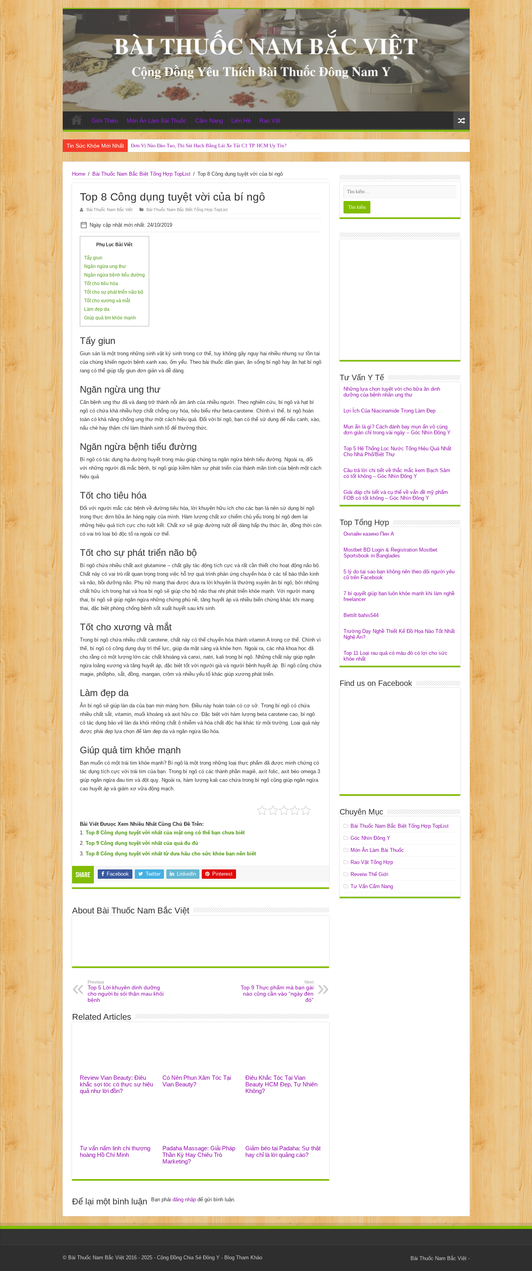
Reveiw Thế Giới (369, 874)
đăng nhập (184, 1199)
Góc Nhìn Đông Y (370, 838)
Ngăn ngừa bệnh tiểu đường (114, 275)
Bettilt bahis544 (361, 615)
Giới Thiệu (105, 120)
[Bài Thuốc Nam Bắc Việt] (266, 60)
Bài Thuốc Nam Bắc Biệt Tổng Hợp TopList (141, 174)
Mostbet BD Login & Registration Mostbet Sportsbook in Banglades (390, 553)
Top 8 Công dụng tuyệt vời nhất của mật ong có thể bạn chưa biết (165, 833)
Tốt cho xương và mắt (107, 300)
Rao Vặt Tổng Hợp (372, 862)
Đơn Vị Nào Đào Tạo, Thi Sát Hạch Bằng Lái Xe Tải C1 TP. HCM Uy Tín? (209, 145)
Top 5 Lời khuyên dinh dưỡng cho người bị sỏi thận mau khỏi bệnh (126, 991)
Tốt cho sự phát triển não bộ (113, 292)
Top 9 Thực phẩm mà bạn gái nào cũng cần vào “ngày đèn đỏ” (277, 991)
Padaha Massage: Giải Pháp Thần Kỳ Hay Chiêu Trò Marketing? (198, 1155)
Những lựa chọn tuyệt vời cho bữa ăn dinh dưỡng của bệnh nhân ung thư (392, 392)
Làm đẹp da (96, 309)
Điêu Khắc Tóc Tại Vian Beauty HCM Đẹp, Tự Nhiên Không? (281, 1084)
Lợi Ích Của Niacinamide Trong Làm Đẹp (389, 411)
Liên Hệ (241, 120)
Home (77, 119)
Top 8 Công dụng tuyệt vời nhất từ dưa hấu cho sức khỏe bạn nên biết (171, 854)
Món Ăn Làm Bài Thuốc (157, 120)
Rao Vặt (269, 120)
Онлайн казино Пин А (369, 534)
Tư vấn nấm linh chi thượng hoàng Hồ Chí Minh (115, 1151)
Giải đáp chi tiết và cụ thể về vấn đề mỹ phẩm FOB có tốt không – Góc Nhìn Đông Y (396, 495)
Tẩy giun (93, 258)
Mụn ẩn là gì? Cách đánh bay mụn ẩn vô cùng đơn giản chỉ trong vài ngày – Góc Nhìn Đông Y (397, 429)
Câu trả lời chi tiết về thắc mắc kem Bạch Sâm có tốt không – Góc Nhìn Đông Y (397, 473)
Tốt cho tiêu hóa (101, 283)
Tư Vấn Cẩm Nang (372, 886)
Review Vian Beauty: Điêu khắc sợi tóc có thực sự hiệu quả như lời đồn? (116, 1084)
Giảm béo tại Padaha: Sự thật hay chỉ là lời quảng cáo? (283, 1151)
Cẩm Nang (209, 120)
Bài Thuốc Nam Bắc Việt (109, 209)
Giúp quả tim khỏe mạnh (110, 318)
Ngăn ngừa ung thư (105, 266)
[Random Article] (461, 120)
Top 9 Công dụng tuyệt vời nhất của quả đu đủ (142, 843)
